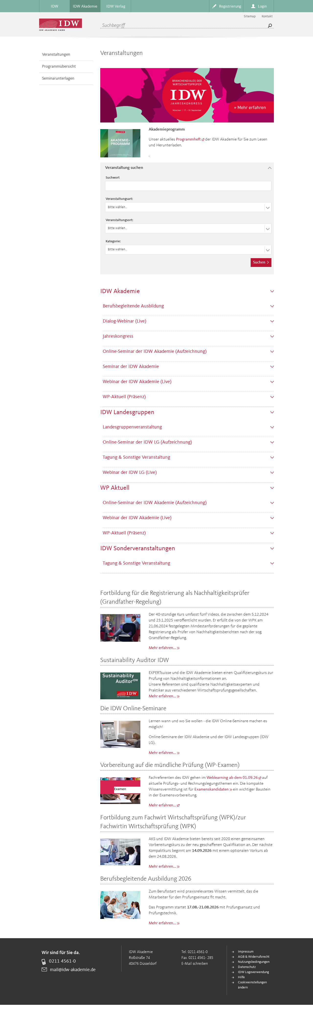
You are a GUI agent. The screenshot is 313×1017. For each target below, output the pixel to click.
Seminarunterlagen (58, 78)
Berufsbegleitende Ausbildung (133, 306)
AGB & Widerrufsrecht (253, 956)
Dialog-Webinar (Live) (124, 321)
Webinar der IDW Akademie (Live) (137, 381)
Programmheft (188, 139)
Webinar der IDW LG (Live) (130, 472)
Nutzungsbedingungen (253, 962)
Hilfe (241, 977)
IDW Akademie (120, 291)
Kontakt (267, 16)
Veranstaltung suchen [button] (124, 168)
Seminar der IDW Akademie (131, 366)
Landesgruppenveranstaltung (132, 427)
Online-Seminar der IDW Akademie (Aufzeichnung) (155, 351)
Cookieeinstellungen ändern (252, 985)
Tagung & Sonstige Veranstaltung (136, 457)
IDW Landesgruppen (127, 412)
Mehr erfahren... (162, 648)
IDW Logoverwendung (253, 972)
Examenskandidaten (211, 789)
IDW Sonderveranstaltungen (137, 548)
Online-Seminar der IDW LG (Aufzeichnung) (147, 442)
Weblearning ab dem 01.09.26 (232, 778)
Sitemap (250, 16)
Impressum (246, 951)
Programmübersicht (59, 66)
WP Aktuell (114, 488)
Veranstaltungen (56, 54)
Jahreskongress (118, 336)
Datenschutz (247, 967)
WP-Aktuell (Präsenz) (124, 397)
